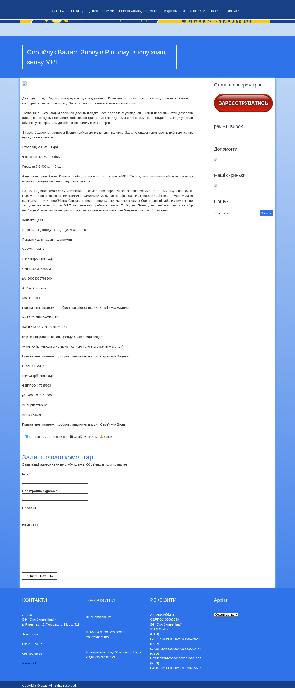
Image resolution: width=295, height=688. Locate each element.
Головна (57, 11)
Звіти (214, 11)
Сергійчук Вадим (85, 436)
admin (108, 436)
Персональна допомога (138, 11)
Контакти (197, 11)
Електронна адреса (38, 491)
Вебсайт (29, 508)
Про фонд (76, 11)
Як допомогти (174, 11)
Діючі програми (101, 11)
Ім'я (25, 474)
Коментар (30, 524)
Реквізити (231, 11)
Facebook (29, 663)
